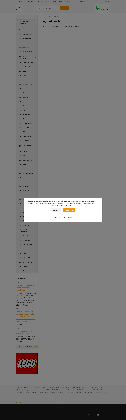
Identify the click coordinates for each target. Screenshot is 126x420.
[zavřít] (100, 200)
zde (71, 217)
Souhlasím (69, 210)
